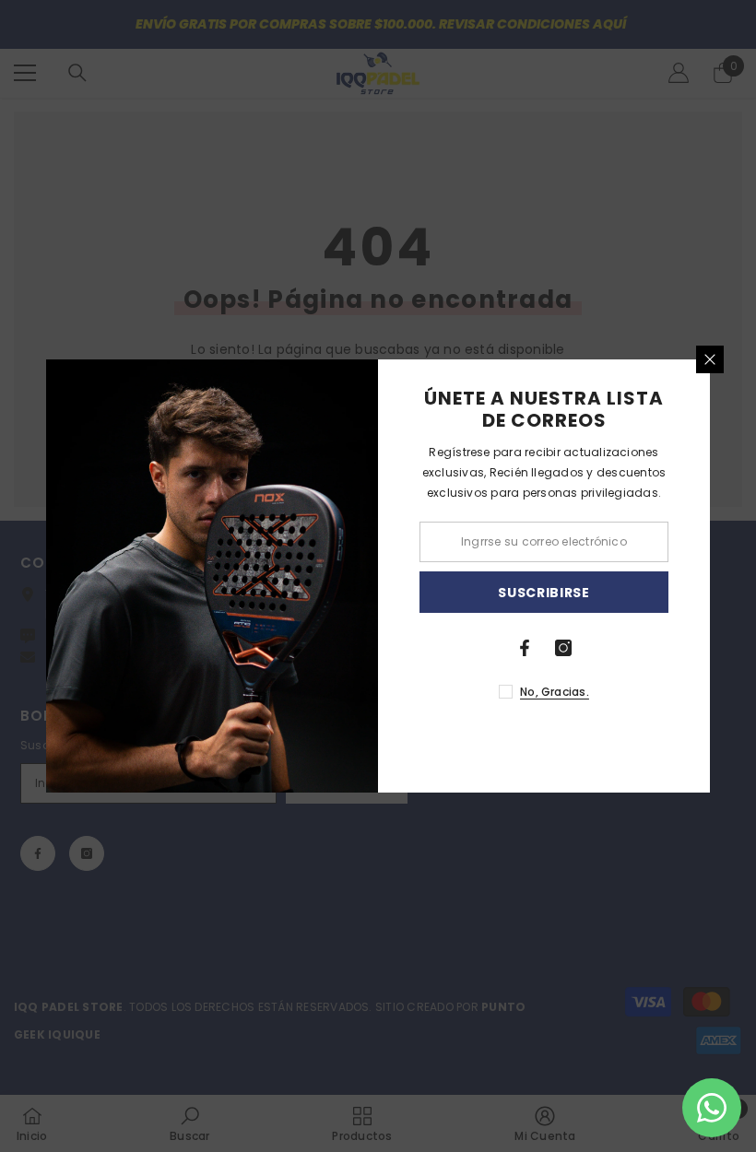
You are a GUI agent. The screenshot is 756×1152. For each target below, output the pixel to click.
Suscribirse (544, 592)
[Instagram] (563, 648)
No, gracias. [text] (554, 691)
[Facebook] (524, 648)
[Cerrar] (710, 359)
